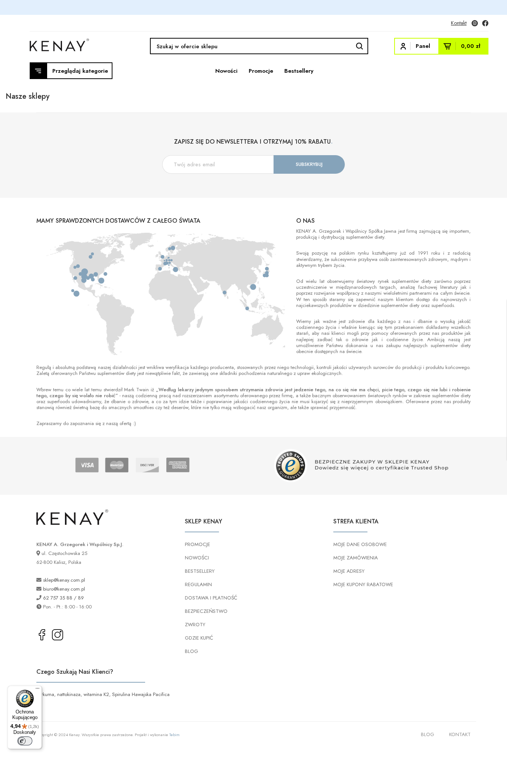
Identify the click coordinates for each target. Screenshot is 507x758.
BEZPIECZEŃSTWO (206, 611)
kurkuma (45, 694)
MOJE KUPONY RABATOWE (363, 584)
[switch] (24, 740)
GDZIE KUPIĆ (199, 637)
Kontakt (459, 23)
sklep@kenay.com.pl (64, 580)
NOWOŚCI (197, 557)
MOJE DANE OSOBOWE (360, 544)
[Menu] (37, 690)
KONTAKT (460, 734)
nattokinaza (69, 694)
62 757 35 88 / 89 (63, 597)
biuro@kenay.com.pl (64, 588)
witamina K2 (96, 694)
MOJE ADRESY (348, 571)
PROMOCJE (197, 544)
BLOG (191, 651)
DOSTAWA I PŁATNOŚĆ (211, 597)
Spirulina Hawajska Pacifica (141, 694)
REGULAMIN (198, 584)
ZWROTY (195, 624)
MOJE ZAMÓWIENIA (355, 557)
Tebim (174, 735)
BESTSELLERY (200, 571)
